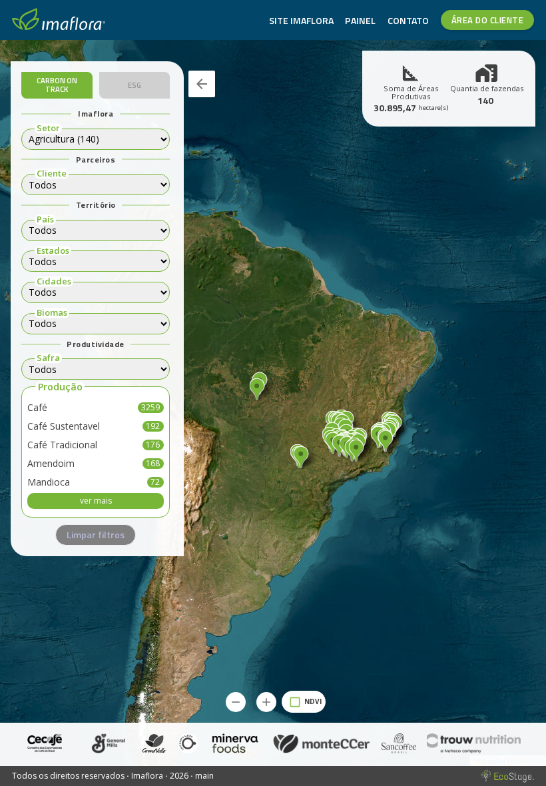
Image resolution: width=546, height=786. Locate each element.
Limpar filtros (96, 535)
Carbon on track (57, 85)
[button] (356, 451)
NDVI (313, 701)
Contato (408, 20)
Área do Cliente (487, 20)
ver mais (96, 500)
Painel (360, 20)
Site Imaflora (301, 20)
